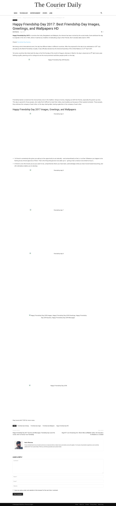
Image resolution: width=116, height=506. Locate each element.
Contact (87, 504)
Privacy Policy (93, 504)
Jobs (51, 13)
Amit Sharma (16, 31)
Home (14, 17)
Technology (24, 13)
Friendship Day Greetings (23, 425)
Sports (45, 13)
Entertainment (35, 13)
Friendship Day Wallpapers (49, 425)
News (15, 13)
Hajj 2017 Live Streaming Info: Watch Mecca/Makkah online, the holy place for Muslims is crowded (82, 433)
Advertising (100, 504)
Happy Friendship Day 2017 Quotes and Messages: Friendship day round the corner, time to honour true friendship (34, 433)
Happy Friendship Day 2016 (62, 425)
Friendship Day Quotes (24, 42)
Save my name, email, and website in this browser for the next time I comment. (36, 490)
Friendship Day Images (36, 425)
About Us (82, 504)
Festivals (19, 17)
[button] (101, 13)
